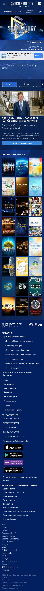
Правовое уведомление (10, 588)
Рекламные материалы (13, 410)
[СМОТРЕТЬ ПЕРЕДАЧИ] (8, 167)
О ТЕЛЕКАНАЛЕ (9, 388)
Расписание (8, 384)
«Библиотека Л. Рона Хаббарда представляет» (23, 363)
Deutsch (5, 530)
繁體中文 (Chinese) (10, 567)
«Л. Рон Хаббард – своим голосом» (19, 341)
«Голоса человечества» (14, 359)
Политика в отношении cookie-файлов (14, 583)
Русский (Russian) (9, 561)
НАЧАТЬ (38, 55)
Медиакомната (10, 401)
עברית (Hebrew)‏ (8, 541)
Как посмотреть (10, 396)
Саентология (9, 488)
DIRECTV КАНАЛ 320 (12, 418)
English (5, 524)
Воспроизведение (23, 143)
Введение (8, 392)
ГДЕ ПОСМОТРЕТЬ (10, 415)
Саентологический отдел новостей (19, 511)
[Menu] (4, 3)
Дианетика (8, 504)
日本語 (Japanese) (9, 550)
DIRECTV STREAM (11, 423)
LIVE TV (5, 380)
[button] (1, 84)
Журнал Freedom (10, 519)
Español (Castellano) (10, 538)
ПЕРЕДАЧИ (7, 333)
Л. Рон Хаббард (10, 496)
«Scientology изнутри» (13, 345)
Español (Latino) (8, 536)
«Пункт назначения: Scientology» (18, 350)
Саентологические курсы (14, 492)
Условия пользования (9, 580)
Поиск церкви (9, 500)
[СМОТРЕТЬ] (35, 186)
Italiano (5, 547)
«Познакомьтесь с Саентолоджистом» (20, 354)
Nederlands (7, 553)
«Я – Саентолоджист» (13, 368)
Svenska (5, 564)
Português (6, 558)
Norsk (4, 555)
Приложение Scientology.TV (15, 441)
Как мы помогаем (11, 507)
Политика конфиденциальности (12, 585)
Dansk (4, 527)
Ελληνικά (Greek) (9, 533)
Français (5, 570)
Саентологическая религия (15, 515)
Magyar (5, 544)
